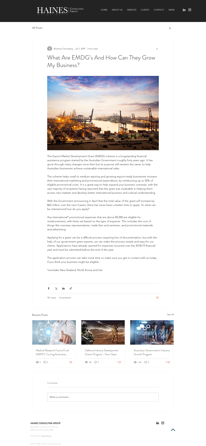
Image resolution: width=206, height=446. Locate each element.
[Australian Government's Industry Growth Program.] (152, 332)
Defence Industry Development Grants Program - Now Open (101, 352)
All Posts (37, 28)
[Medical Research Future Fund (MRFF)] (54, 332)
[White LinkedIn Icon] (184, 10)
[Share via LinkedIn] (63, 288)
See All (170, 314)
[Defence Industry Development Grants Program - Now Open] (103, 332)
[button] (170, 28)
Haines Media (46, 436)
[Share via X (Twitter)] (56, 288)
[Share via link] (70, 288)
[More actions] (157, 48)
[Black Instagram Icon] (163, 423)
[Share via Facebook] (48, 288)
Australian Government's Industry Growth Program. (152, 352)
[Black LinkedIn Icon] (157, 423)
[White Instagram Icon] (190, 10)
